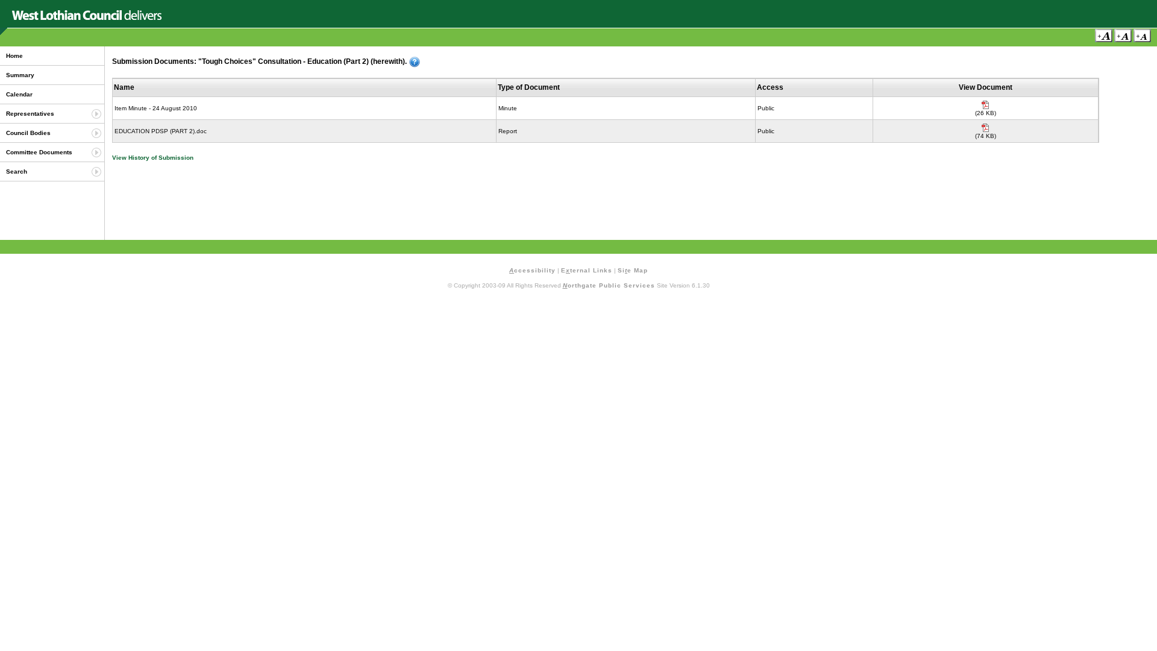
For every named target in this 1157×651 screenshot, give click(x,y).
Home (14, 55)
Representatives (30, 113)
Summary (20, 75)
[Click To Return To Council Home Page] (86, 17)
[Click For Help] (415, 62)
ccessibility (532, 270)
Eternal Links (586, 270)
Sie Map (633, 270)
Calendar (19, 94)
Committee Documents (39, 152)
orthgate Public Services (609, 285)
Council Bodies (28, 133)
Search (16, 171)
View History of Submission (152, 157)
